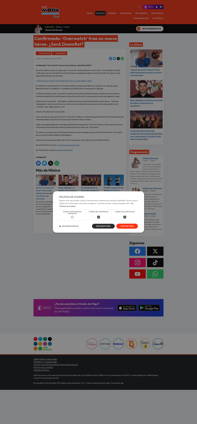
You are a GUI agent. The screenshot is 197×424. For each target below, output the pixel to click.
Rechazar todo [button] (103, 226)
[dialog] (98, 212)
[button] (68, 226)
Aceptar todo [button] (127, 226)
